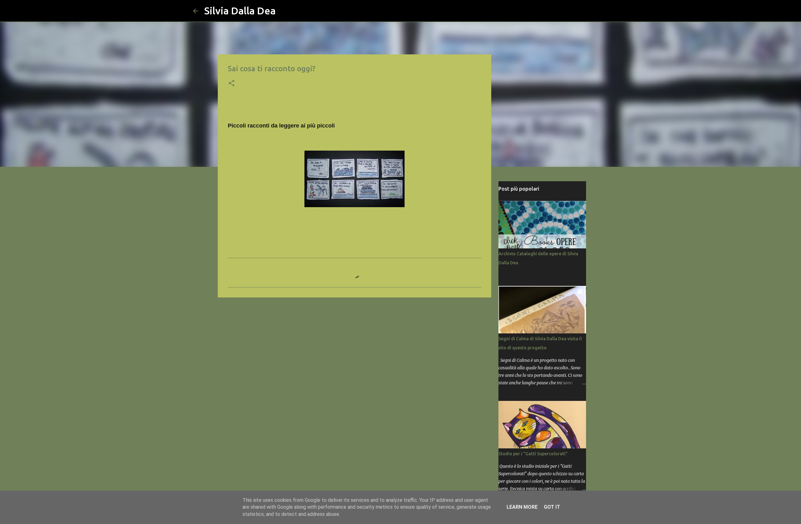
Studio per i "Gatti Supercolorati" (533, 453)
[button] (231, 83)
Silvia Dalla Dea (240, 10)
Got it (552, 507)
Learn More (522, 507)
